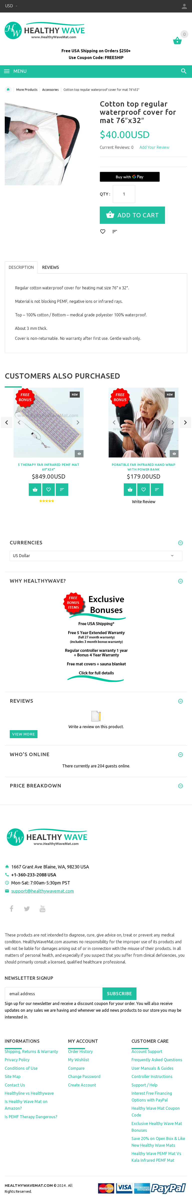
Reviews (50, 267)
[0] (177, 44)
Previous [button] (6, 422)
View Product (35, 489)
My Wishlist (78, 1059)
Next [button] (185, 422)
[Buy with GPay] (130, 177)
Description (21, 267)
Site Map (12, 1076)
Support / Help (145, 1085)
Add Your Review (154, 147)
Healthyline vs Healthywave (29, 1093)
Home (8, 89)
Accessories (50, 89)
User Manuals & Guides (153, 1068)
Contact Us (15, 1085)
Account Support (147, 1051)
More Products (26, 89)
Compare (76, 1068)
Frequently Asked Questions (157, 1059)
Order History (80, 1051)
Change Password (84, 1076)
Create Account (82, 1085)
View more (23, 734)
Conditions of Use (21, 1068)
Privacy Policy (17, 1059)
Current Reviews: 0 (117, 147)
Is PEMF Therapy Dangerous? (31, 1116)
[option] (48, 449)
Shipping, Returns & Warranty (31, 1051)
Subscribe (119, 993)
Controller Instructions (152, 1076)
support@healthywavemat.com (42, 890)
